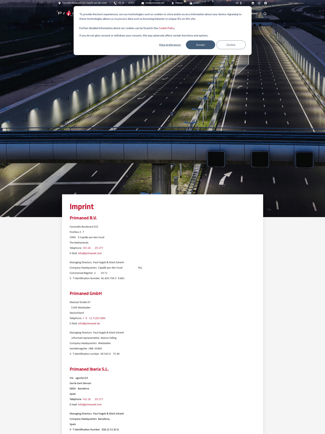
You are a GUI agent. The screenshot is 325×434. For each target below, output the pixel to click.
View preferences (170, 44)
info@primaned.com (90, 253)
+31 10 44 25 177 (93, 248)
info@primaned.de (89, 323)
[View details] (253, 3)
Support (253, 13)
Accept (200, 44)
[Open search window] (265, 14)
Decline (231, 44)
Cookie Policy (166, 28)
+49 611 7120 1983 (94, 318)
